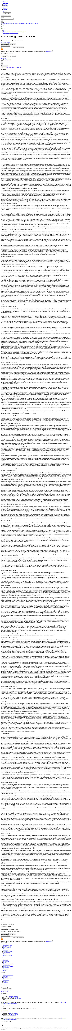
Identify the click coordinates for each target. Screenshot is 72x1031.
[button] (36, 20)
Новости (5, 8)
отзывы (6, 67)
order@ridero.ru (17, 998)
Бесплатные (20, 23)
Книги (5, 962)
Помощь (5, 11)
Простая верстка (7, 946)
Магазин (5, 1)
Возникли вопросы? (8, 963)
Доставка (5, 982)
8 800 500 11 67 (4, 991)
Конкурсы (5, 5)
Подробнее (49, 51)
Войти (2, 17)
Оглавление (11, 67)
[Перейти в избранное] (1, 25)
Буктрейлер (6, 948)
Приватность (6, 965)
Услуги (5, 4)
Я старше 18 (3, 926)
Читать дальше (4, 1010)
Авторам (5, 6)
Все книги (3, 23)
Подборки (28, 23)
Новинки (5, 977)
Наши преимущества (8, 966)
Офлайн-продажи (7, 945)
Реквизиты (6, 967)
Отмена (9, 926)
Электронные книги (8, 975)
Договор (5, 968)
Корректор (5, 950)
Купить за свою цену (18, 47)
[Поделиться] (2, 64)
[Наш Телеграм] (4, 1025)
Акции (5, 9)
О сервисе (5, 3)
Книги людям (34, 23)
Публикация (6, 953)
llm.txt (4, 970)
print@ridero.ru (14, 997)
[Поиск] (2, 21)
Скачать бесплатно (5, 45)
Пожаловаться (4, 65)
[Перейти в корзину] (3, 25)
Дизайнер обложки (8, 951)
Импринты (8, 23)
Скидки (24, 23)
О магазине (6, 961)
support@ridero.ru (13, 996)
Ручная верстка (7, 947)
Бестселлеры (14, 23)
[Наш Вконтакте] (4, 1024)
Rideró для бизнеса (7, 955)
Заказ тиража (6, 952)
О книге (2, 67)
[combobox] (36, 19)
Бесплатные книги (7, 978)
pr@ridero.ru (8, 999)
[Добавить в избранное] (2, 61)
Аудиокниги (6, 976)
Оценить (9, 59)
